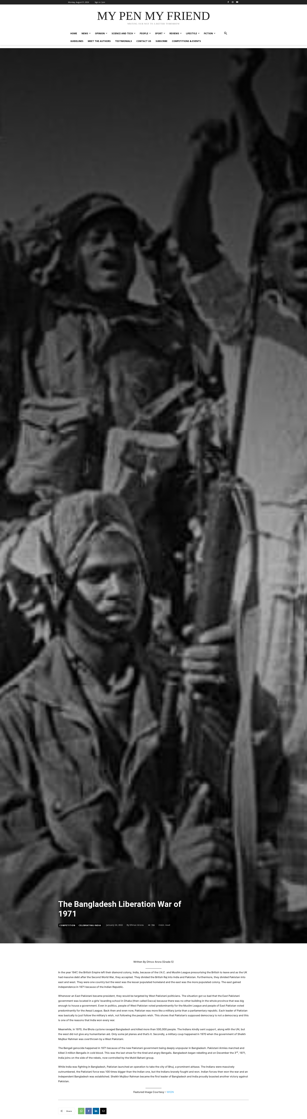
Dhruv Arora (137, 925)
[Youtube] (237, 2)
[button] (225, 33)
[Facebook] (228, 2)
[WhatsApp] (81, 1111)
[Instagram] (232, 2)
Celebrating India (90, 925)
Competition (67, 925)
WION (170, 1092)
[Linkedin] (96, 1111)
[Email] (103, 1111)
